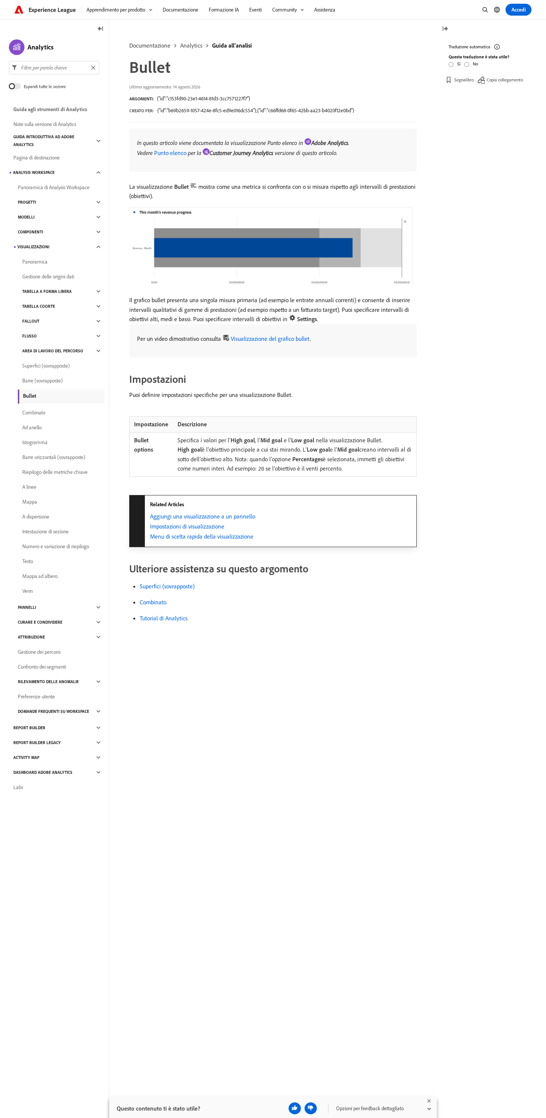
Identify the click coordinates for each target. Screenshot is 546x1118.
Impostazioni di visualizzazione (187, 526)
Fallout (30, 321)
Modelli (26, 217)
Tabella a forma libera (47, 291)
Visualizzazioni (33, 246)
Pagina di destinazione (36, 157)
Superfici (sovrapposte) (167, 586)
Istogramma (35, 442)
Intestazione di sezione (45, 531)
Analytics (191, 45)
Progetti (27, 202)
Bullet (29, 395)
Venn (27, 591)
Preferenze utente (36, 696)
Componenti (30, 232)
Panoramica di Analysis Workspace (54, 187)
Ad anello (32, 427)
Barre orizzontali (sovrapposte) (53, 457)
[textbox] (54, 67)
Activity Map (26, 757)
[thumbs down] (311, 1108)
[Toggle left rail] (100, 29)
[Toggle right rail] (445, 29)
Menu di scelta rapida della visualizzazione (201, 536)
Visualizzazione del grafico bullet (270, 338)
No (475, 64)
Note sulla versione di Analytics (44, 124)
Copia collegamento (505, 80)
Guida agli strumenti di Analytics (50, 109)
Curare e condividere (40, 622)
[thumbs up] (295, 1108)
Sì (459, 64)
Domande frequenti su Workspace (53, 711)
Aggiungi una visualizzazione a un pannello (202, 516)
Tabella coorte (38, 306)
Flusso (29, 336)
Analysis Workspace (34, 172)
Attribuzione (31, 637)
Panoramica (35, 261)
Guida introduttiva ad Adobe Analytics (43, 140)
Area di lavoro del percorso (52, 350)
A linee (29, 487)
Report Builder (29, 727)
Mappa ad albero (40, 576)
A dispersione (35, 516)
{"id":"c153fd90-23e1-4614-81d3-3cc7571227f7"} (203, 98)
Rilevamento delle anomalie (48, 681)
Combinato (153, 602)
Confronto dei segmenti (42, 666)
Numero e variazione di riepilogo (55, 546)
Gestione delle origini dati (48, 276)
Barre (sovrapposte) (42, 380)
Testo (27, 561)
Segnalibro (464, 80)
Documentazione (149, 45)
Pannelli (27, 607)
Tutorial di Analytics (164, 618)
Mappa (29, 501)
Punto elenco (170, 152)
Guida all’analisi (232, 45)
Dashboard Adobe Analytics (42, 772)
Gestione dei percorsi (39, 652)
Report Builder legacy (37, 742)
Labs (18, 787)
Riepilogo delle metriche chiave (55, 472)
